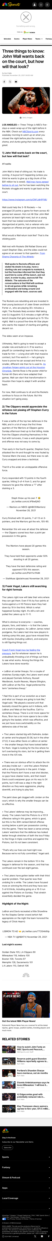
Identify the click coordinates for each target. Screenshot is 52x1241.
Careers (13, 1215)
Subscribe (7, 1147)
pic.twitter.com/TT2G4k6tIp (35, 931)
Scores (16, 39)
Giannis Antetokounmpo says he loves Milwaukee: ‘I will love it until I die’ (33, 1083)
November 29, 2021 (37, 937)
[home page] (11, 4)
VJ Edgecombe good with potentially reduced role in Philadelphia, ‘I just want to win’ (32, 1095)
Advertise (5, 1215)
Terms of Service (36, 1219)
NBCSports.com (30, 131)
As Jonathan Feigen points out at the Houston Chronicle (24, 367)
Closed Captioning (23, 1215)
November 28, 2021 (26, 510)
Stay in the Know (9, 1138)
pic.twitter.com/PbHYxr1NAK (26, 573)
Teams (37, 39)
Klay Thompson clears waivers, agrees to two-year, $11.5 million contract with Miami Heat (33, 1107)
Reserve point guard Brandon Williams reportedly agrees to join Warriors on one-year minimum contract (31, 1060)
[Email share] (16, 82)
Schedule (7, 39)
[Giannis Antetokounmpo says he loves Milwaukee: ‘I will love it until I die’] (9, 1085)
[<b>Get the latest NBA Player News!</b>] (26, 1004)
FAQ (33, 1215)
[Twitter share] (10, 82)
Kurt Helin (8, 73)
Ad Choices (15, 1217)
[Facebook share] (4, 82)
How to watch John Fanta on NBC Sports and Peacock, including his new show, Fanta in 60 (33, 1048)
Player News (27, 39)
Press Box (6, 1217)
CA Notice (25, 1219)
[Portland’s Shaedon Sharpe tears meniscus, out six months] (9, 1073)
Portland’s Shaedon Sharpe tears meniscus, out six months (32, 1071)
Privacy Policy (25, 1217)
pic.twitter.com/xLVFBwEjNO (26, 501)
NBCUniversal (16, 1223)
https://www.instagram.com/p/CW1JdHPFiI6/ (24, 199)
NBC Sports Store (42, 1215)
